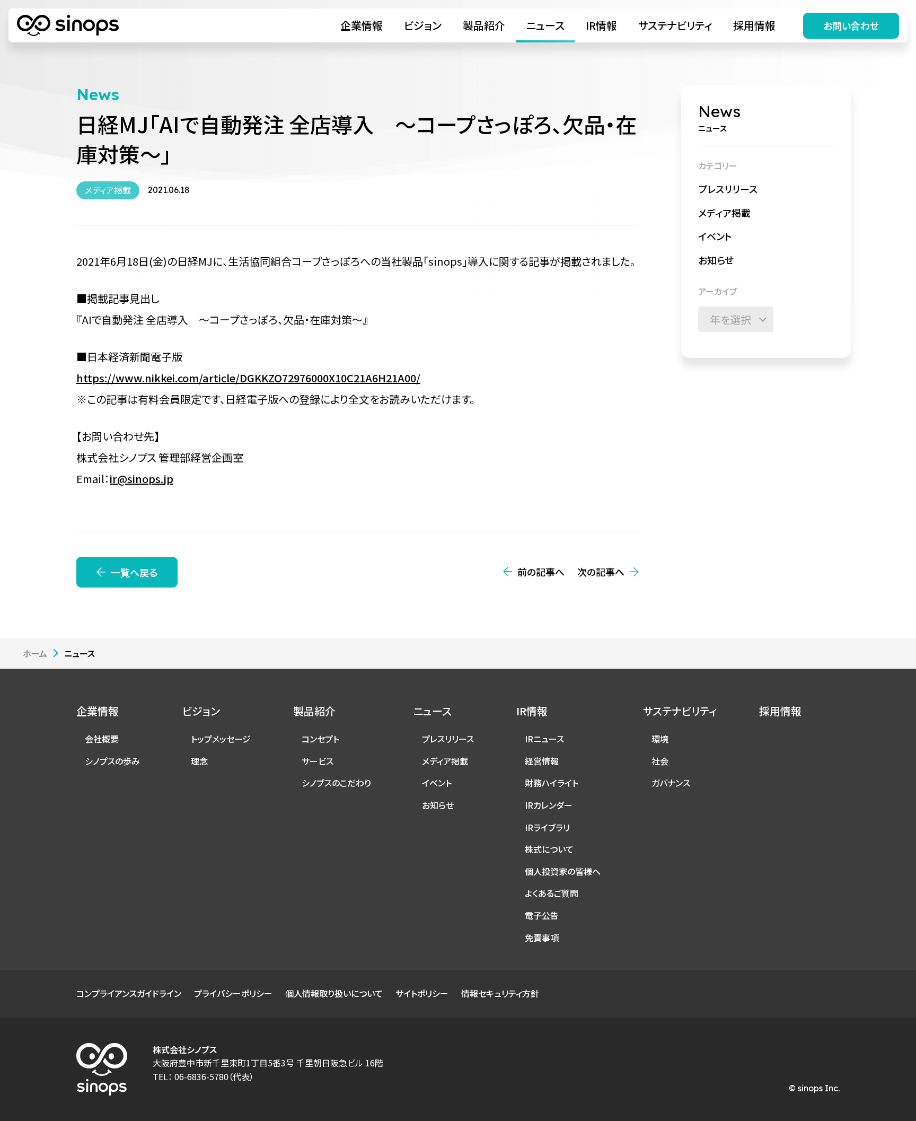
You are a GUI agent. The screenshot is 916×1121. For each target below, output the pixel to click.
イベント (715, 236)
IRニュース (544, 738)
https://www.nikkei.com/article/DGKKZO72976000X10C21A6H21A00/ (248, 378)
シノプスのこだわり (336, 782)
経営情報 (542, 761)
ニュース (545, 25)
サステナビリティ (675, 25)
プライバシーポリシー (233, 993)
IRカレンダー (548, 805)
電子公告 (542, 915)
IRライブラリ (547, 827)
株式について (549, 849)
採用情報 (754, 25)
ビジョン (423, 25)
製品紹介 (484, 25)
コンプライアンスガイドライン (128, 993)
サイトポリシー (421, 993)
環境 (659, 738)
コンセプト (320, 738)
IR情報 (601, 25)
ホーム (35, 653)
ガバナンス (670, 782)
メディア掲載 (724, 212)
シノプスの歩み (112, 761)
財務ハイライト (551, 782)
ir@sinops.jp (141, 478)
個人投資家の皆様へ (563, 871)
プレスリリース (728, 189)
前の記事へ (541, 572)
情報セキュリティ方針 (500, 993)
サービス (317, 761)
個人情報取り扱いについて (334, 993)
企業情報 (361, 25)
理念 (199, 761)
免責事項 (542, 937)
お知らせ (716, 260)
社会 (659, 761)
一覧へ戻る (134, 572)
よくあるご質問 (551, 893)
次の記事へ (600, 572)
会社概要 (102, 738)
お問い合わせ (851, 25)
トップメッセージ (221, 738)
